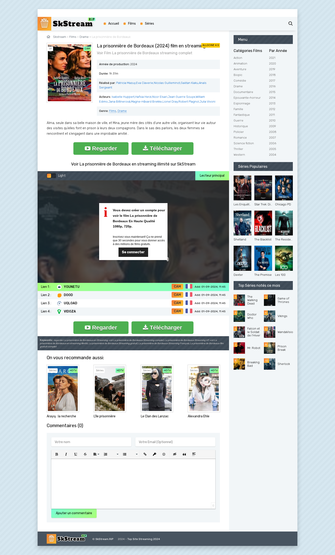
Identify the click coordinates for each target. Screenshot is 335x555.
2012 (272, 109)
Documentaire (243, 92)
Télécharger (165, 148)
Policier (239, 132)
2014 (272, 97)
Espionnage (242, 103)
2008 (272, 132)
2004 (272, 154)
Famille (238, 109)
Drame (122, 111)
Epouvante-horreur (247, 97)
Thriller (238, 149)
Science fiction (244, 143)
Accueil (113, 24)
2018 (272, 75)
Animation (240, 63)
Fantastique (242, 114)
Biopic (238, 75)
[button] (56, 454)
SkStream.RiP (104, 539)
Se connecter (133, 252)
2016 (272, 86)
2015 (272, 92)
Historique (241, 126)
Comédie (240, 80)
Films (112, 111)
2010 (272, 120)
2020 (272, 63)
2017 (272, 80)
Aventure (240, 69)
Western (239, 154)
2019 (272, 69)
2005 (272, 149)
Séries (149, 24)
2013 (272, 103)
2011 (272, 114)
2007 (272, 137)
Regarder (103, 148)
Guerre (238, 120)
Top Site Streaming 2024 (143, 539)
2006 (272, 143)
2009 (272, 126)
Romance (240, 137)
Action (238, 57)
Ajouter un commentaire (74, 513)
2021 (272, 57)
